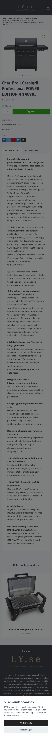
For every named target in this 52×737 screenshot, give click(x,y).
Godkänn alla (26, 723)
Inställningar (26, 730)
